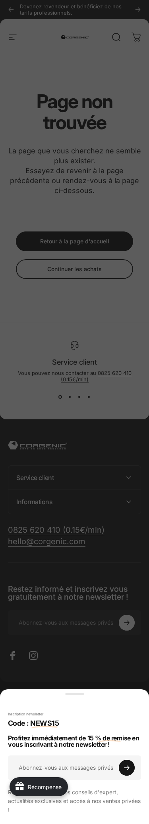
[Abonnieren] (127, 768)
